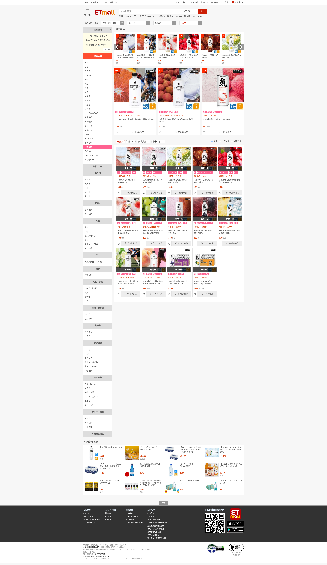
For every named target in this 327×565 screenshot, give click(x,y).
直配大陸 (86, 513)
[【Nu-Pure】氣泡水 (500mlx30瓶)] (172, 470)
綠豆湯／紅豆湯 (91, 366)
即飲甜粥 (98, 343)
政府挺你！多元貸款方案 (156, 538)
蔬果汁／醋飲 (98, 412)
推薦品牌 (98, 56)
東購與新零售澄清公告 (134, 523)
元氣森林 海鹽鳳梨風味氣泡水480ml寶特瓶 (229, 232)
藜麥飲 (87, 388)
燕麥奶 (87, 336)
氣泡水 (98, 203)
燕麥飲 (98, 325)
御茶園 (87, 79)
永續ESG (113, 2)
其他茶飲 (88, 248)
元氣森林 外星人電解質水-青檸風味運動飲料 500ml (128, 282)
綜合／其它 (89, 405)
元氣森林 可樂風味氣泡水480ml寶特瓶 (203, 181)
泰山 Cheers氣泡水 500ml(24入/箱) (190, 481)
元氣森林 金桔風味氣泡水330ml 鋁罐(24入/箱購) (203, 282)
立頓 (86, 88)
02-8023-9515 (100, 554)
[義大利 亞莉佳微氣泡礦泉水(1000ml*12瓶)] (132, 470)
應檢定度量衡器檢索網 (155, 526)
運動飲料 (88, 319)
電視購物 (107, 513)
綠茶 (86, 227)
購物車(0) (238, 2)
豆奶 (86, 301)
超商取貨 (237, 141)
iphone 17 (197, 16)
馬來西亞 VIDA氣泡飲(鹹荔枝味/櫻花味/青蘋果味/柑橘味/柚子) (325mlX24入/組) (151, 482)
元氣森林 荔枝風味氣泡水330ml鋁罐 (216, 119)
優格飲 (87, 297)
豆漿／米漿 (89, 392)
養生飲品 (98, 377)
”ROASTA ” (89, 138)
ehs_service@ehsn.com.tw (101, 556)
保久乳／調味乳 (91, 288)
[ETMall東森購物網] (105, 12)
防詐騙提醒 (130, 520)
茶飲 (98, 221)
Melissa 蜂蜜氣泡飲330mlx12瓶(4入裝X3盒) (110, 481)
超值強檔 (98, 30)
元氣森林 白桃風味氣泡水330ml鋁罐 (177, 232)
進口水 (87, 196)
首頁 (86, 2)
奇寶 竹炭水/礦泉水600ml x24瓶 (111, 448)
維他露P (88, 143)
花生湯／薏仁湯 (91, 362)
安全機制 (86, 547)
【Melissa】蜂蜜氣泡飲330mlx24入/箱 (148, 448)
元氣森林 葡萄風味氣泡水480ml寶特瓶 (203, 232)
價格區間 (157, 141)
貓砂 (155, 16)
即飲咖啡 (88, 275)
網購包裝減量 (88, 516)
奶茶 (86, 240)
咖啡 (98, 269)
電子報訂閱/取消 (132, 516)
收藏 (226, 2)
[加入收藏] (116, 132)
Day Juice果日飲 (92, 155)
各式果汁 (88, 427)
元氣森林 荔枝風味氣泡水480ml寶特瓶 (152, 181)
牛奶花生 (88, 358)
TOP (163, 503)
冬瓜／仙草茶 (90, 236)
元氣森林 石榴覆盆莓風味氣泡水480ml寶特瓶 (229, 181)
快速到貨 (225, 141)
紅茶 (86, 231)
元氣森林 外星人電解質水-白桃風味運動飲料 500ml (153, 282)
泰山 (86, 67)
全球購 (104, 2)
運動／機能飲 (98, 308)
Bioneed (178, 16)
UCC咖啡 (89, 75)
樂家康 (148, 16)
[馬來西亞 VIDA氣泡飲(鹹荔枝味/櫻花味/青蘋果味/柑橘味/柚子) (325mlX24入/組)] (132, 486)
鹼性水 (87, 192)
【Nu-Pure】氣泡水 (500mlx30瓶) (187, 465)
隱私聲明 (95, 547)
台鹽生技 (88, 117)
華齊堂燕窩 (139, 16)
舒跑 (86, 84)
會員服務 (215, 2)
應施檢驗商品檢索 (154, 520)
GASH (129, 16)
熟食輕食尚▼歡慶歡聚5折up (98, 40)
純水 (86, 188)
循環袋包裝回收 (89, 523)
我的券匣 (204, 2)
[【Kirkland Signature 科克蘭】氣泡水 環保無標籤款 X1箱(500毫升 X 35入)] (91, 470)
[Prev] (117, 47)
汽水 (98, 255)
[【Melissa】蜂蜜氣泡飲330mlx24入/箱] (132, 453)
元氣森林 (88, 147)
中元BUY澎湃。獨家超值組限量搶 (99, 36)
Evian (87, 134)
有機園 (87, 96)
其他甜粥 (88, 371)
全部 (215, 141)
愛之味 (87, 71)
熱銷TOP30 (97, 166)
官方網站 (107, 520)
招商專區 (150, 513)
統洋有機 (88, 126)
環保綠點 (94, 2)
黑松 (86, 62)
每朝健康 (88, 122)
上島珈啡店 (89, 160)
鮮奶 (86, 293)
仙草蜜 (87, 349)
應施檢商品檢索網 (154, 532)
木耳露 (87, 401)
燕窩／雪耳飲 (90, 384)
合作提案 (150, 516)
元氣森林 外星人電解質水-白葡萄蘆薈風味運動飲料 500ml (153, 232)
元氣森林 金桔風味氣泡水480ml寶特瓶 (177, 181)
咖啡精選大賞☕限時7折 (96, 44)
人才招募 (107, 516)
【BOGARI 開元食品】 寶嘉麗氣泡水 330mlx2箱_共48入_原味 (231, 449)
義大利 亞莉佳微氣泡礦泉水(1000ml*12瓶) (150, 465)
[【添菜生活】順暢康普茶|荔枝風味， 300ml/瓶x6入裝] (212, 470)
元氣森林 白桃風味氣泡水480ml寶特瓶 (127, 181)
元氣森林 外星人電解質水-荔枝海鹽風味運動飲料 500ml (177, 120)
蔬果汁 (87, 418)
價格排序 (142, 141)
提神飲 (87, 314)
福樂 (86, 92)
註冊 (184, 2)
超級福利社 (193, 2)
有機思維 (88, 151)
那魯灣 (87, 100)
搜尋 (202, 11)
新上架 (131, 141)
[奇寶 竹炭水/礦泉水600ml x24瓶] (91, 453)
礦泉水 (98, 173)
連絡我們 (129, 513)
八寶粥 (87, 354)
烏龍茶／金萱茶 (91, 244)
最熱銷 (120, 141)
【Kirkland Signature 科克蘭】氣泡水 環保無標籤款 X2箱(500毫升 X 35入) (191, 449)
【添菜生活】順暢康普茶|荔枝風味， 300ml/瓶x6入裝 (231, 465)
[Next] (241, 47)
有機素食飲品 (98, 434)
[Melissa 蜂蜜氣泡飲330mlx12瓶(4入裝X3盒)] (91, 486)
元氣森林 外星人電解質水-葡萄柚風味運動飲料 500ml (135, 119)
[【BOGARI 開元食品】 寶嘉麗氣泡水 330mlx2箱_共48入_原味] (212, 453)
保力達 (87, 109)
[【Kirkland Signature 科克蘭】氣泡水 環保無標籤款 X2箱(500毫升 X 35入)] (172, 453)
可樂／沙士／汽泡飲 (93, 262)
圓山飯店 (188, 16)
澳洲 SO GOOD (91, 113)
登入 (178, 2)
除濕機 (170, 16)
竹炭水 (87, 184)
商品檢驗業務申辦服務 (155, 529)
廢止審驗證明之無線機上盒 (157, 523)
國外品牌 (88, 214)
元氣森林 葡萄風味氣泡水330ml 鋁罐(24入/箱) (177, 282)
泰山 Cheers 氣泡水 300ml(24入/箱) (231, 481)
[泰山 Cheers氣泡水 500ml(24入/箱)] (172, 486)
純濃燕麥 (88, 332)
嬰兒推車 (162, 16)
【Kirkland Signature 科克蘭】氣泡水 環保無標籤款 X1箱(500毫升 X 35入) (111, 466)
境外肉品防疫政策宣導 (91, 520)
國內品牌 (88, 210)
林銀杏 (87, 105)
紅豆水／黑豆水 (91, 396)
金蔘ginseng (90, 130)
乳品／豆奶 (98, 282)
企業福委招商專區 (154, 535)
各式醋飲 (88, 423)
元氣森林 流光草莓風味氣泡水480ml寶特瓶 (128, 232)
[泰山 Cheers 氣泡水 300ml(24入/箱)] (212, 486)
